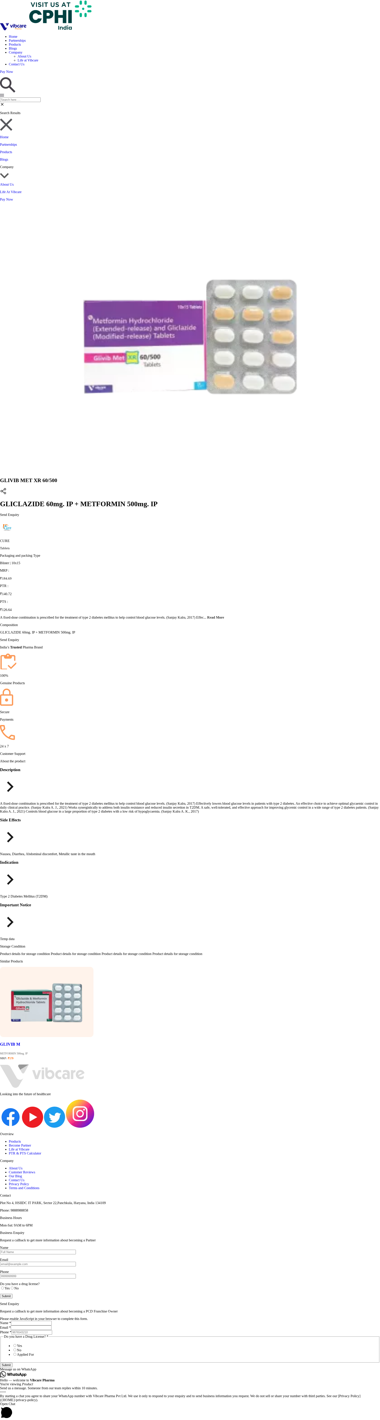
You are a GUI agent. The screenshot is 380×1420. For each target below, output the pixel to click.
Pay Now (6, 199)
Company (15, 52)
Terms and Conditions (24, 1188)
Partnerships (17, 40)
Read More (215, 617)
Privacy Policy (19, 1184)
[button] (190, 1369)
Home (13, 36)
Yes (19, 1346)
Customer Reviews (22, 1172)
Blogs (13, 48)
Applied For (25, 1354)
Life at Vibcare (28, 60)
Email (5, 1327)
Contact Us (16, 64)
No (19, 1350)
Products (15, 44)
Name (5, 1323)
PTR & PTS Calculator (25, 1153)
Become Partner (20, 1145)
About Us (24, 56)
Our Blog (15, 1176)
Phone (5, 1332)
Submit (6, 1365)
